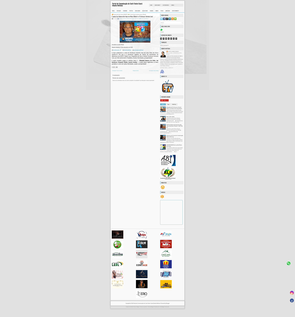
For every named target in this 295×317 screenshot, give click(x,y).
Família (156, 11)
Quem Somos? (157, 5)
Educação (119, 11)
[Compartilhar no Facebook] (117, 67)
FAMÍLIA (172, 5)
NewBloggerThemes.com (164, 306)
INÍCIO (113, 11)
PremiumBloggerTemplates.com (153, 306)
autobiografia (166, 5)
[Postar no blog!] (114, 67)
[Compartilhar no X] (115, 67)
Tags (168, 104)
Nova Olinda (137, 11)
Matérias (174, 104)
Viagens (151, 11)
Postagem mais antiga (154, 70)
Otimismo (137, 18)
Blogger (168, 303)
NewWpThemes (133, 306)
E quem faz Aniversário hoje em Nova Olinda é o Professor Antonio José (132, 16)
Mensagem (168, 11)
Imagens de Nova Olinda (124, 18)
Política (131, 11)
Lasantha (145, 306)
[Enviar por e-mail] (112, 67)
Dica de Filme (145, 11)
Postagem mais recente (117, 70)
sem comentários (144, 18)
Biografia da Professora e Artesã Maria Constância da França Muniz (174, 108)
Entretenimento (175, 11)
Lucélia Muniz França (173, 51)
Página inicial (136, 70)
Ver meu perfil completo (166, 67)
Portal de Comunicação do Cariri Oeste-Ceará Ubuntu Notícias (127, 4)
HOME (151, 5)
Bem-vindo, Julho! (170, 116)
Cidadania (125, 11)
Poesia (162, 11)
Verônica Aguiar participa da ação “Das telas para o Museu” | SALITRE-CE (174, 126)
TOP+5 (162, 104)
